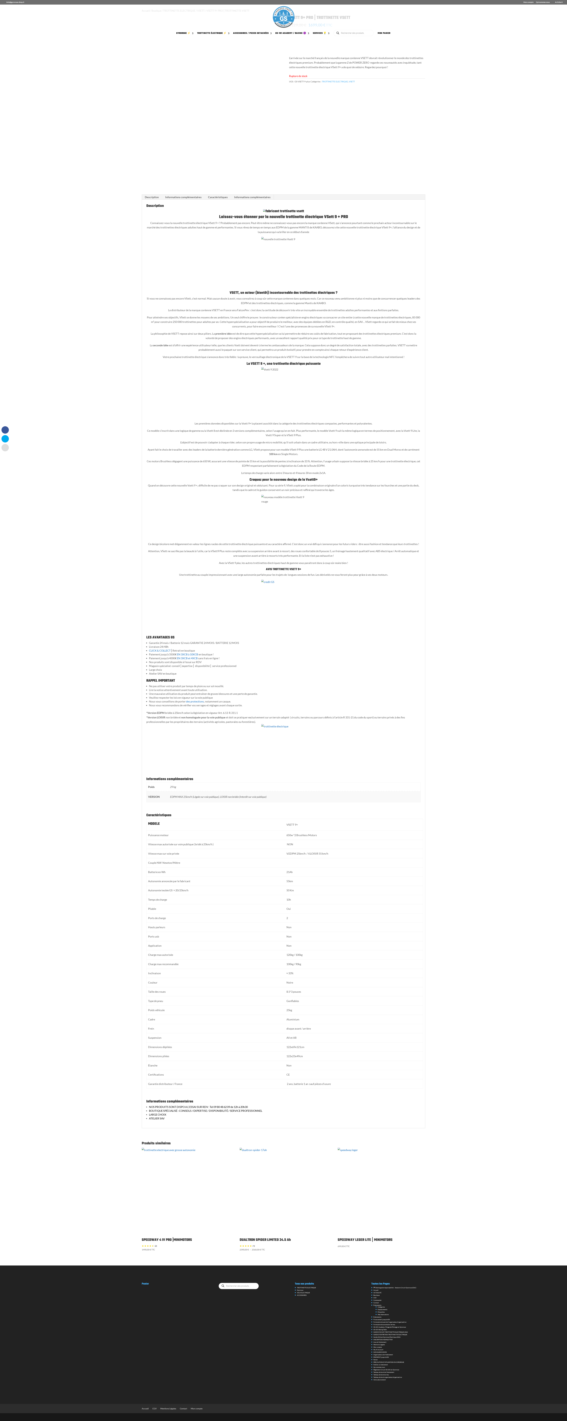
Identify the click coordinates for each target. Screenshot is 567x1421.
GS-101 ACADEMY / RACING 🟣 (290, 33)
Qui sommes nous (543, 2)
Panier (375, 1360)
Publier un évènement (380, 1365)
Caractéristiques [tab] (218, 197)
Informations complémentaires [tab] (183, 197)
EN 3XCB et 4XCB (187, 658)
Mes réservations (383, 1314)
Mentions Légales (379, 1344)
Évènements (377, 1305)
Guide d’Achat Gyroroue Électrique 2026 (386, 1337)
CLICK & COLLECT (160, 650)
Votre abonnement (379, 1380)
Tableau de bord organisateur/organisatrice (387, 1377)
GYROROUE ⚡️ (183, 33)
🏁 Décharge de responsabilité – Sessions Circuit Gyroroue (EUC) (394, 1288)
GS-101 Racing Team (380, 1329)
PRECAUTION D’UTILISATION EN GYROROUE (388, 1362)
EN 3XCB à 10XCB (187, 654)
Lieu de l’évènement (379, 1342)
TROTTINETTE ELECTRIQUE (335, 81)
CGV (375, 1298)
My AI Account (378, 1349)
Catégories (381, 1307)
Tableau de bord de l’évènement (383, 1372)
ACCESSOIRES (302, 1295)
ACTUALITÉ (377, 1293)
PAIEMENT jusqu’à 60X (381, 1357)
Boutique (376, 1295)
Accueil (375, 1290)
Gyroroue (300, 1290)
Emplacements (382, 1309)
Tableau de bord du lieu (381, 1375)
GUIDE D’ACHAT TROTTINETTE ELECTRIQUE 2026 (390, 1332)
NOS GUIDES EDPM (380, 1352)
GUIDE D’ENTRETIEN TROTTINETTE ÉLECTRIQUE (390, 1334)
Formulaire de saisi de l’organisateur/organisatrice (389, 1322)
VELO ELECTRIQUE (303, 1293)
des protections (195, 701)
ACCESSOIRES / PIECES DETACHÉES (251, 33)
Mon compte (528, 2)
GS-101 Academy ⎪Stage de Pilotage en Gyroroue (389, 1327)
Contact (376, 1303)
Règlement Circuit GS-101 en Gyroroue (386, 1370)
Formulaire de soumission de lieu (384, 1324)
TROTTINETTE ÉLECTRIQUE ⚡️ (212, 33)
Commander (377, 1300)
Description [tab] (152, 197)
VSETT (352, 81)
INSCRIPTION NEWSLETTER (382, 1339)
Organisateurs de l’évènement (383, 1354)
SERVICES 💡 (319, 33)
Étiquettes (381, 1312)
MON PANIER (384, 33)
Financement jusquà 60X (381, 1319)
